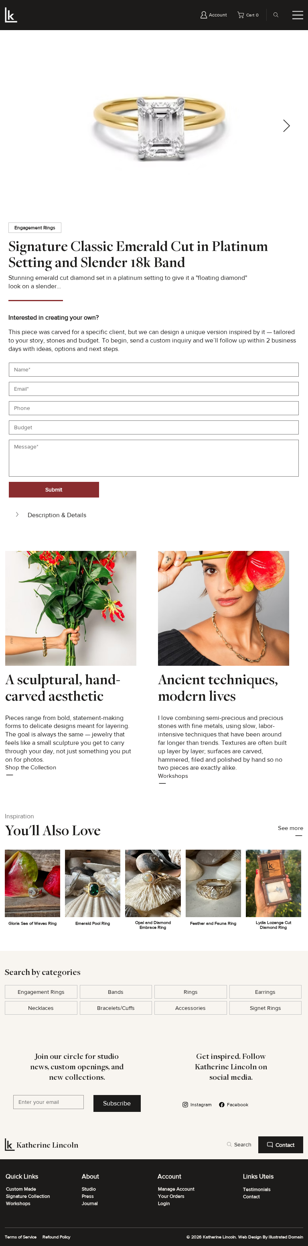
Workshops (18, 1203)
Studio (89, 1189)
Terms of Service (20, 1236)
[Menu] (298, 15)
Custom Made (21, 1189)
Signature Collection (28, 1196)
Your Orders (171, 1196)
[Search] (274, 15)
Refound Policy (56, 1236)
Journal (90, 1203)
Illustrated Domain (286, 1236)
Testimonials (257, 1189)
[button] (249, 15)
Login (164, 1203)
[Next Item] (287, 126)
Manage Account (176, 1189)
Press (88, 1196)
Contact (251, 1196)
